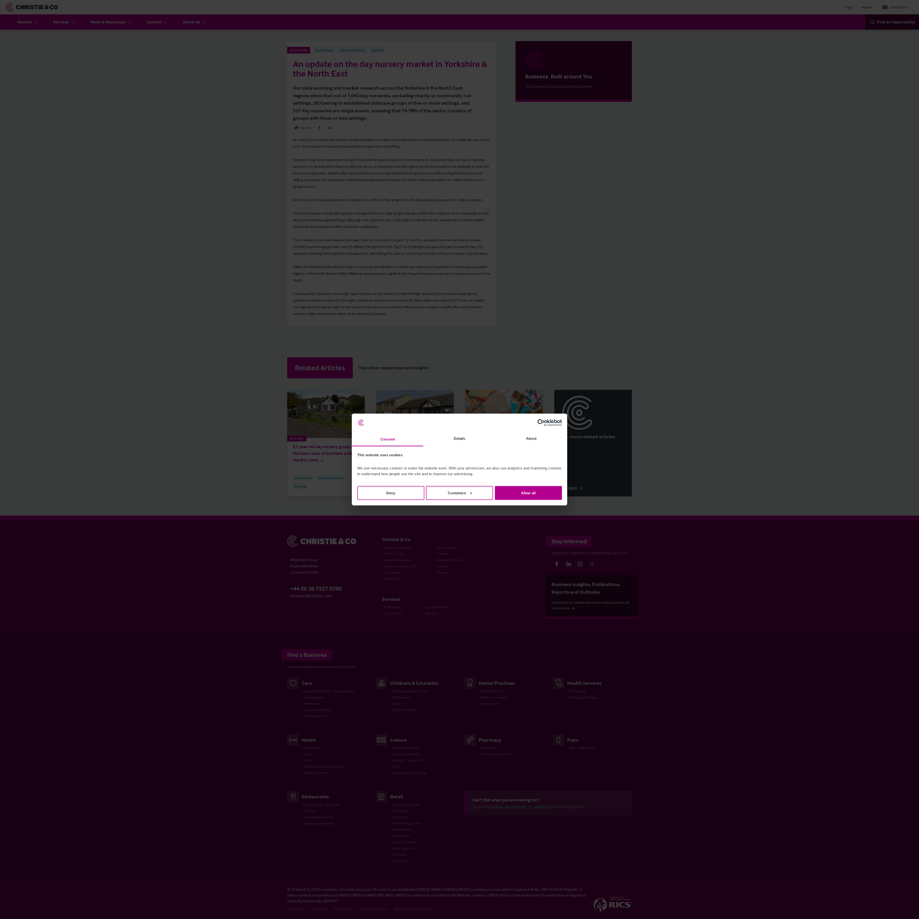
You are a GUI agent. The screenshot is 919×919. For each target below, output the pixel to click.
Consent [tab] (388, 439)
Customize (457, 493)
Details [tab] (459, 438)
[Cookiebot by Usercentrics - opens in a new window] (541, 422)
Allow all (528, 493)
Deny (390, 493)
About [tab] (531, 438)
